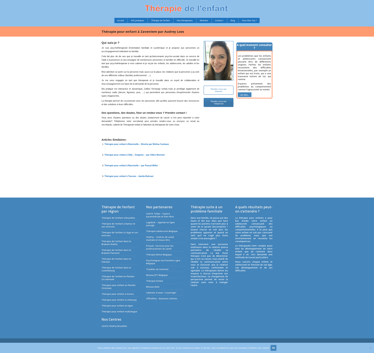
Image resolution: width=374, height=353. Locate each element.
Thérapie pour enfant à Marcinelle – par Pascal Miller (131, 165)
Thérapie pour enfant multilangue (119, 311)
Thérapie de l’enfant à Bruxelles (118, 217)
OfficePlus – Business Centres (161, 298)
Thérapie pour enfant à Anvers (118, 293)
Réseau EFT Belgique (157, 275)
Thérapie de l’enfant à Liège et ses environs (120, 234)
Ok (273, 347)
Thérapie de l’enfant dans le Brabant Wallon (116, 243)
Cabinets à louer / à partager (161, 292)
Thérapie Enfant (154, 280)
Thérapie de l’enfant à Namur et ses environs (118, 225)
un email (190, 121)
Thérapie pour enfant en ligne (117, 305)
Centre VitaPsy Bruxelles (114, 325)
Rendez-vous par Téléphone (219, 102)
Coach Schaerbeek (113, 128)
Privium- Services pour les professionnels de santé (159, 247)
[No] (370, 347)
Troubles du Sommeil (157, 269)
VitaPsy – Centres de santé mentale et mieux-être (160, 238)
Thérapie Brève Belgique (159, 254)
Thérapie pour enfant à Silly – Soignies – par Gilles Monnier (134, 155)
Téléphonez (119, 121)
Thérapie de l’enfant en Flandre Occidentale (118, 278)
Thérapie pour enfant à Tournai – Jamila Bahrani (128, 176)
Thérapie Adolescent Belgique (162, 231)
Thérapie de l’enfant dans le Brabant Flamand (116, 251)
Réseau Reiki (152, 286)
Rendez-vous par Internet (219, 90)
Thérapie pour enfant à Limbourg (119, 299)
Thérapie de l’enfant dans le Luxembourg (116, 269)
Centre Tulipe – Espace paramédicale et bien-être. (160, 215)
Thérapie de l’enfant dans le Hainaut (116, 260)
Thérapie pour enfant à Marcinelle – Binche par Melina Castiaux (136, 144)
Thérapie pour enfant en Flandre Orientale (119, 286)
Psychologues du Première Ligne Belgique (163, 262)
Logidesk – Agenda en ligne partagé (160, 224)
